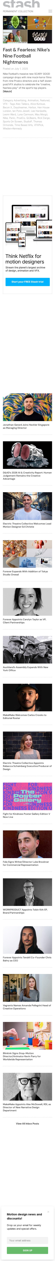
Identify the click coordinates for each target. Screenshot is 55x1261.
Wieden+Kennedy (12, 128)
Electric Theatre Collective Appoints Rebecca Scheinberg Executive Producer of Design (27, 766)
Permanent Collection (18, 11)
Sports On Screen (12, 121)
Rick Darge (44, 117)
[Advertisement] (27, 168)
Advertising (20, 100)
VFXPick (38, 124)
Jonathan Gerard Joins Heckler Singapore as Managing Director (26, 426)
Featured (45, 100)
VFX (5, 103)
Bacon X (7, 107)
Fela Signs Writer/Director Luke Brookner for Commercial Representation (26, 863)
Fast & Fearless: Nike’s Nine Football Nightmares (26, 56)
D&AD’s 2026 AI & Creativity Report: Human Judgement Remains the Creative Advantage (27, 475)
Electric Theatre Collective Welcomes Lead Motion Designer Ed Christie (27, 525)
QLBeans (31, 117)
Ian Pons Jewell (20, 110)
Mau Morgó (41, 114)
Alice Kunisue (37, 103)
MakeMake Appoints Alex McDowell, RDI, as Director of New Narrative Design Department (27, 1107)
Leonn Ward (9, 114)
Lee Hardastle (38, 110)
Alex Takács (22, 103)
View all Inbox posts (27, 1123)
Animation (33, 100)
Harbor (32, 107)
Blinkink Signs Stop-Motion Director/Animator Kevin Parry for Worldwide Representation (22, 1056)
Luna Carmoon (25, 114)
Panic (12, 117)
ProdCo (21, 117)
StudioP (28, 121)
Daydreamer (20, 107)
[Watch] (7, 91)
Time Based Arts (24, 124)
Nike (5, 117)
